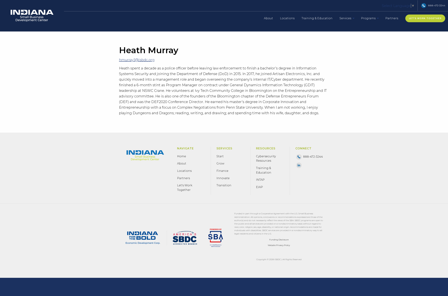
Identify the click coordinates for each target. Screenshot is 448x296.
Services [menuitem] (345, 18)
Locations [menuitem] (287, 18)
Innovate (223, 178)
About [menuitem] (268, 18)
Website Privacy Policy (279, 245)
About (181, 163)
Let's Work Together (425, 18)
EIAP (259, 187)
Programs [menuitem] (370, 18)
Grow (220, 163)
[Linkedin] (298, 165)
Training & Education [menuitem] (317, 18)
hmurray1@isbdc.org (137, 60)
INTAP (260, 179)
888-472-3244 (436, 5)
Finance (222, 170)
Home (181, 156)
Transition (223, 185)
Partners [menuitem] (391, 18)
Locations (184, 170)
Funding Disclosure (279, 239)
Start (220, 156)
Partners (183, 178)
